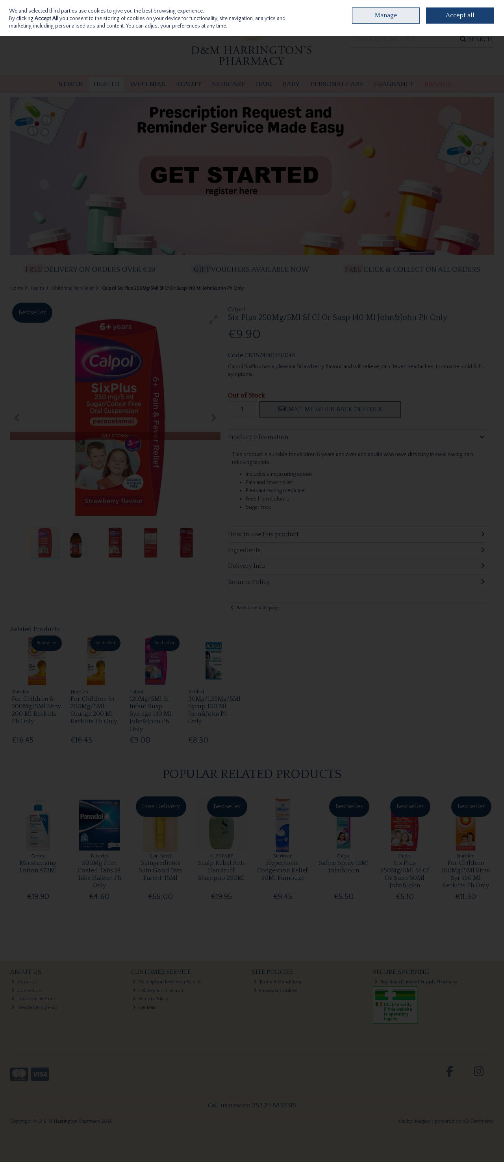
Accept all (460, 15)
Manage (386, 15)
